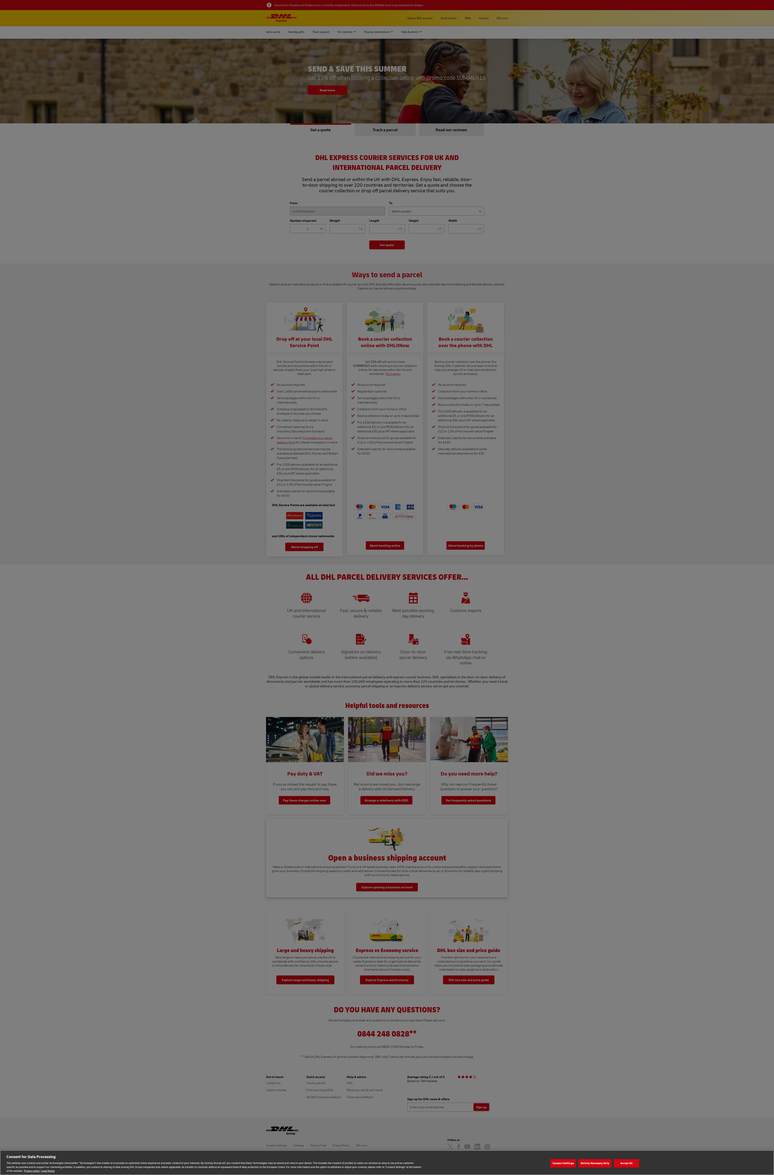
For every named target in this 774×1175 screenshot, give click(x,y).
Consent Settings (563, 1163)
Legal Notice (48, 1171)
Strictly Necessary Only (595, 1163)
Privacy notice (32, 1171)
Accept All (626, 1163)
